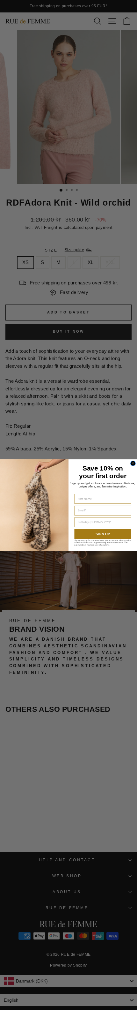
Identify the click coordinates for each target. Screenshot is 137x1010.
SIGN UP (103, 534)
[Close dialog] (133, 463)
